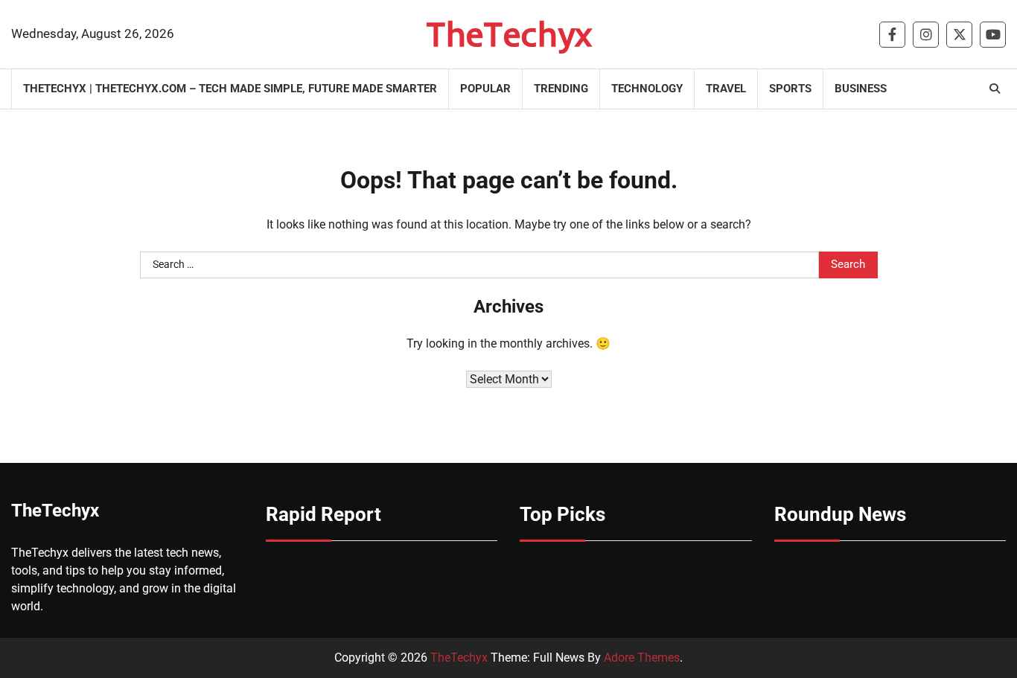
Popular (485, 88)
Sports (790, 88)
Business (861, 88)
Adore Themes (642, 657)
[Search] (994, 88)
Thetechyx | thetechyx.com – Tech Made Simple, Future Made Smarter (230, 88)
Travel (726, 88)
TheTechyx (509, 33)
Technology (647, 88)
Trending (561, 88)
